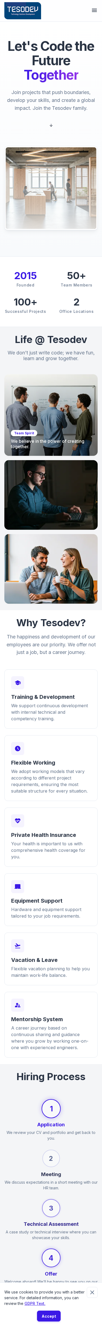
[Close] (92, 1292)
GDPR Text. (34, 1303)
